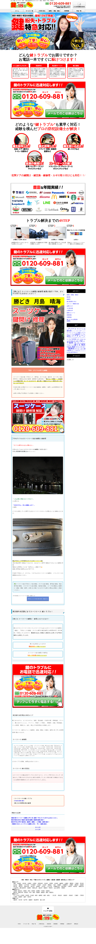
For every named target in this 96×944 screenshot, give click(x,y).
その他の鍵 (70, 308)
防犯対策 (49, 923)
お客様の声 (70, 310)
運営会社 (76, 923)
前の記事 (37, 827)
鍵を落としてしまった (81, 350)
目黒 (81, 347)
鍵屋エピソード (71, 312)
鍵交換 (68, 297)
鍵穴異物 (73, 352)
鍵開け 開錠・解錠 (54, 11)
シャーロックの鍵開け (76, 332)
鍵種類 (68, 321)
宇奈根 (68, 345)
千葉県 (70, 343)
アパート (72, 329)
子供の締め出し (82, 343)
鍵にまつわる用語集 (72, 319)
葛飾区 (71, 348)
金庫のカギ (70, 306)
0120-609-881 (19, 801)
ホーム (17, 11)
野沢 (76, 349)
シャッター (79, 331)
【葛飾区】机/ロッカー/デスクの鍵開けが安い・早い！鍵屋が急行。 (29, 824)
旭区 (83, 345)
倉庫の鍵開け (76, 341)
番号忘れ (78, 347)
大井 (78, 343)
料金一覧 (79, 11)
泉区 (74, 347)
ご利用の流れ (41, 11)
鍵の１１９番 (74, 350)
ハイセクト (69, 337)
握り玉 (77, 345)
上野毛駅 (81, 339)
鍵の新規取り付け (71, 301)
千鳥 (75, 343)
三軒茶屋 (73, 339)
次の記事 (37, 829)
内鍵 (81, 341)
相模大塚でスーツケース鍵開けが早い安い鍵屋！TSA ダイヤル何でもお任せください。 (34, 818)
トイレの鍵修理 (75, 334)
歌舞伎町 (69, 347)
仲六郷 (71, 341)
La (67, 329)
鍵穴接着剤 (69, 352)
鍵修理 (68, 299)
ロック (77, 337)
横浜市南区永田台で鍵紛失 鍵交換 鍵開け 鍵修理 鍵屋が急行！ (28, 820)
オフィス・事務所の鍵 (73, 303)
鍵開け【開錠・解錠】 (73, 294)
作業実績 (66, 11)
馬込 (77, 352)
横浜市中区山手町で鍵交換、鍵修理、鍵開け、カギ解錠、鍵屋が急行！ (30, 822)
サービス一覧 (29, 11)
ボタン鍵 (74, 337)
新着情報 (69, 315)
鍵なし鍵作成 (81, 349)
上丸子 (77, 339)
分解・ (84, 341)
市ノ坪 (72, 345)
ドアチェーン (79, 336)
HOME (19, 923)
